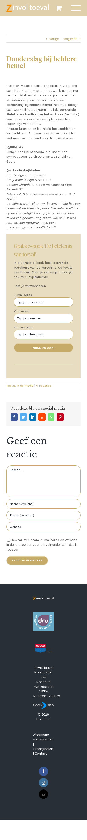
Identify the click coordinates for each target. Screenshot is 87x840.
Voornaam (21, 311)
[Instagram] (43, 782)
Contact (41, 753)
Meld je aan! (44, 347)
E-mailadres (23, 295)
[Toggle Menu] (76, 8)
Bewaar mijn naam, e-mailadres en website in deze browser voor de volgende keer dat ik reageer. (42, 544)
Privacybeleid (43, 749)
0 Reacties (43, 385)
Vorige (54, 39)
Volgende (70, 39)
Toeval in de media (19, 385)
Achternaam (23, 327)
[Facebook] (43, 771)
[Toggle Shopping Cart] (59, 8)
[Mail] (43, 794)
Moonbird (43, 682)
